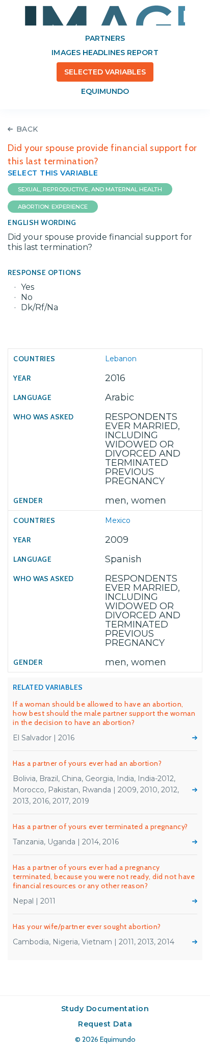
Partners (105, 38)
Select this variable (53, 173)
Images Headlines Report (104, 52)
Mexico (117, 520)
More (194, 738)
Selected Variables (105, 72)
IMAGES (105, 15)
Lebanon (121, 358)
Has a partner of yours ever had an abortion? (87, 763)
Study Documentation (105, 1008)
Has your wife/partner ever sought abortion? (87, 926)
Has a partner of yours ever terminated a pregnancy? (100, 826)
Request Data (105, 1024)
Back (27, 129)
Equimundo (105, 91)
